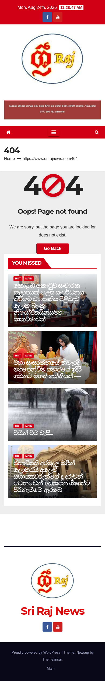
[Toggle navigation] (54, 132)
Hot (18, 278)
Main (28, 278)
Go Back (52, 248)
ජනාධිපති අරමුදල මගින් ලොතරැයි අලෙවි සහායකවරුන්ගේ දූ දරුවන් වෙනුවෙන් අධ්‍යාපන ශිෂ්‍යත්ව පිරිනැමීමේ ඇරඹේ (51, 476)
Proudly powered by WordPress (37, 652)
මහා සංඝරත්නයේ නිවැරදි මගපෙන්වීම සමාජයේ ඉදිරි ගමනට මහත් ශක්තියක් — (47, 369)
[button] (97, 132)
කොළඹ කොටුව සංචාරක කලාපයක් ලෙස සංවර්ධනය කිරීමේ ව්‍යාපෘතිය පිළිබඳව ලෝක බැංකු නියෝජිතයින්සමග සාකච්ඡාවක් (48, 302)
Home (9, 158)
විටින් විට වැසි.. (33, 433)
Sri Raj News (53, 93)
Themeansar (52, 659)
